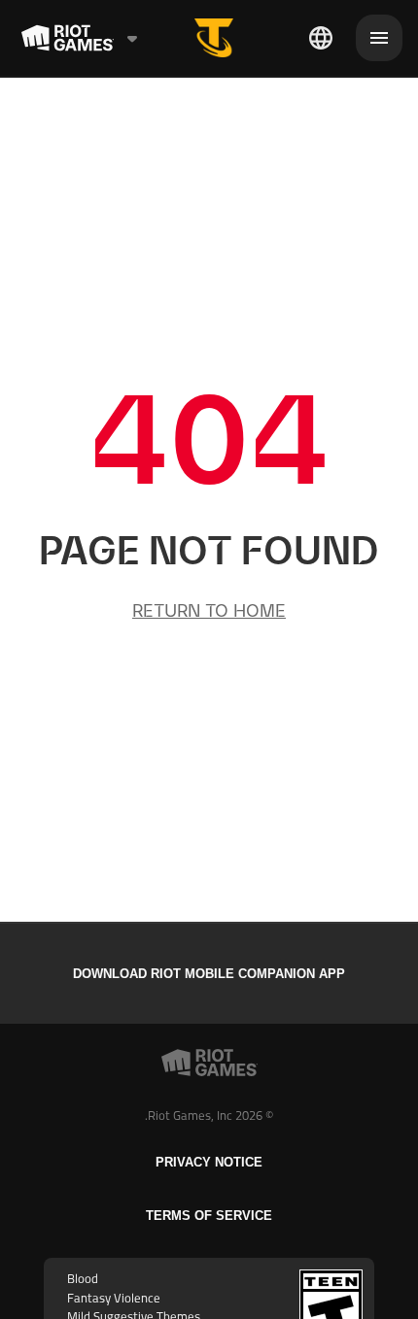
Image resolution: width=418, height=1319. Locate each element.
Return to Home (209, 610)
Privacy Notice (209, 1162)
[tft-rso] (213, 37)
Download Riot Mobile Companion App (209, 973)
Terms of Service (209, 1215)
